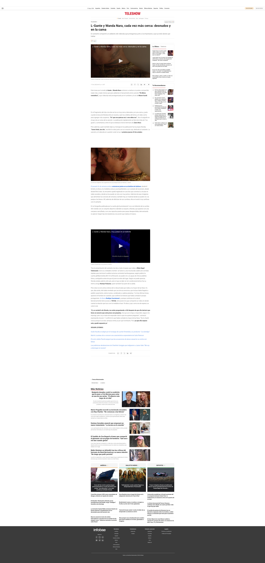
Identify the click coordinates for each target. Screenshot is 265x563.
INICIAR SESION (259, 8)
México (123, 8)
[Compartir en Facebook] (135, 84)
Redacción (133, 531)
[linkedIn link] (103, 540)
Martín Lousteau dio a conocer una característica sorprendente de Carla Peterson (117, 335)
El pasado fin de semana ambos (116, 186)
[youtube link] (96, 540)
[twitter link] (100, 537)
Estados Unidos (105, 8)
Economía (166, 8)
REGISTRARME (249, 8)
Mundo (141, 8)
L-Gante (103, 383)
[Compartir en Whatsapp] (131, 84)
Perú (128, 8)
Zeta (137, 18)
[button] (2, 8)
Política (161, 8)
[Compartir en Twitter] (138, 84)
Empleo (133, 533)
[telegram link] (100, 540)
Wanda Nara (95, 383)
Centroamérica (134, 8)
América (116, 531)
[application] (120, 61)
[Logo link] (132, 13)
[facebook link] (96, 537)
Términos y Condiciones (166, 531)
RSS (116, 549)
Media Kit (150, 542)
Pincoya (146, 18)
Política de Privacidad (166, 533)
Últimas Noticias (148, 8)
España (118, 8)
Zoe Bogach (141, 18)
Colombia (113, 8)
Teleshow (94, 22)
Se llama (110, 298)
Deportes (156, 8)
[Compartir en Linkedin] (141, 84)
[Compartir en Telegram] (144, 84)
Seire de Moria (132, 18)
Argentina (97, 8)
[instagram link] (103, 537)
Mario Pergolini (125, 18)
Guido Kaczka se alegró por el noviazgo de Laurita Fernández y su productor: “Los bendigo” (120, 332)
